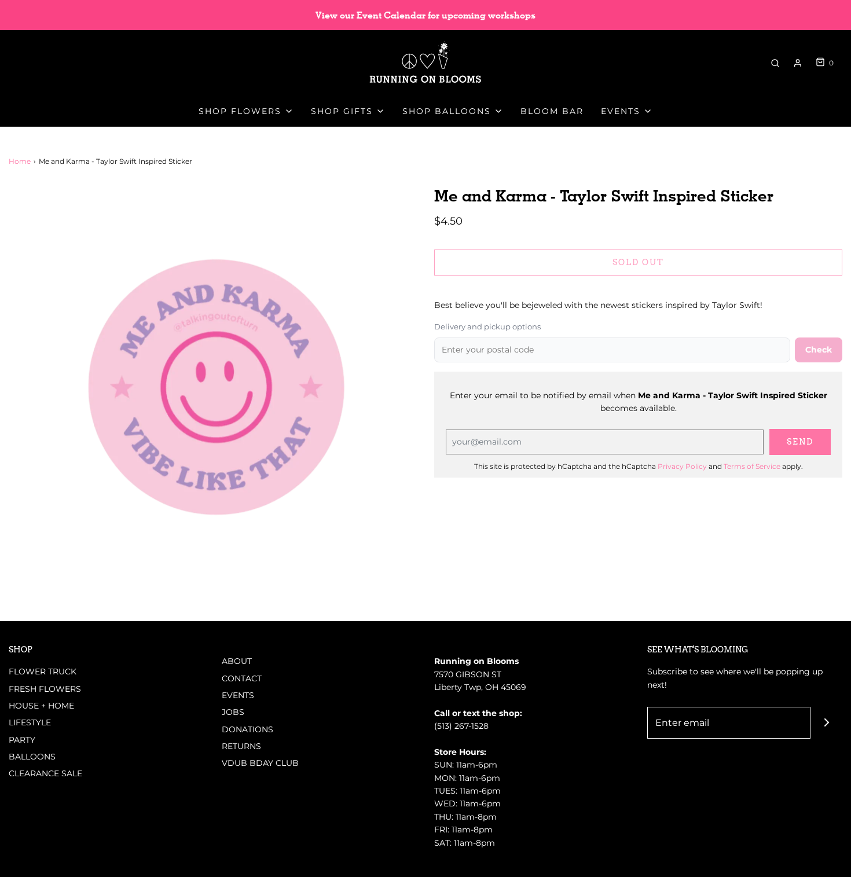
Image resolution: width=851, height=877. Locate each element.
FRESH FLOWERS (45, 689)
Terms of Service (752, 466)
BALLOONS (32, 756)
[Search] (775, 63)
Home (20, 161)
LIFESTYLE (30, 722)
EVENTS (238, 695)
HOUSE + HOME (41, 705)
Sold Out (638, 262)
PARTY (22, 740)
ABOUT (237, 661)
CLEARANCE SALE (45, 773)
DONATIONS (247, 729)
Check (818, 349)
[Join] (826, 723)
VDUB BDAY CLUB (260, 763)
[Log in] (798, 63)
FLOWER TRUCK (42, 671)
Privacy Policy (682, 466)
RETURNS (241, 746)
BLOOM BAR (552, 111)
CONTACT (242, 678)
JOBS (233, 712)
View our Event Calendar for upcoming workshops (425, 15)
